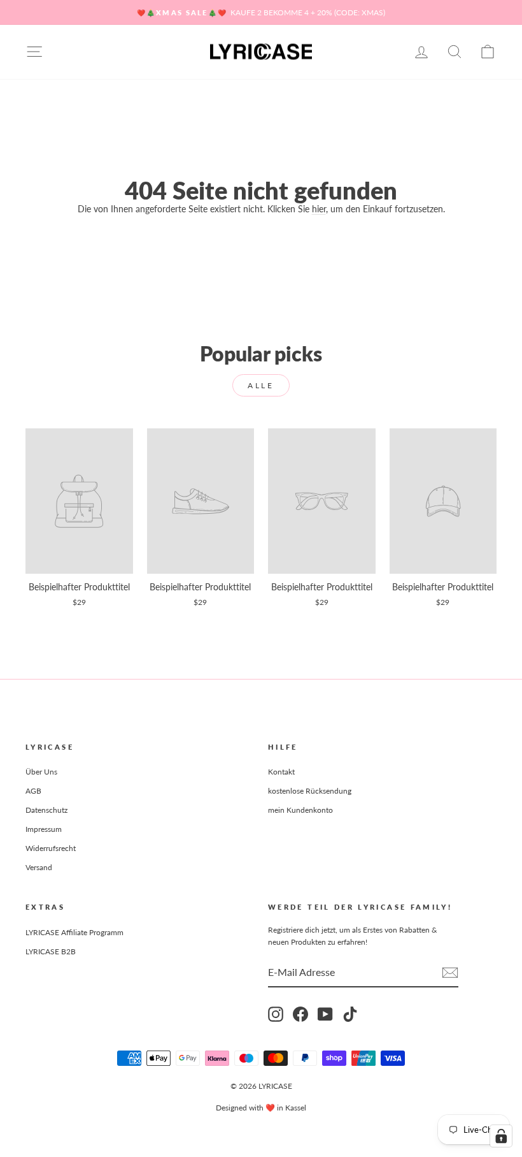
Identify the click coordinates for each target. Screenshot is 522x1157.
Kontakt (281, 771)
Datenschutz (46, 810)
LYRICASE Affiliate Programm (74, 932)
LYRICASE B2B (50, 951)
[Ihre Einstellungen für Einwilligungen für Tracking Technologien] (501, 1136)
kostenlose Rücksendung (309, 791)
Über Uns (41, 771)
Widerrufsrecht (50, 848)
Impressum (43, 829)
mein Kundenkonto (300, 810)
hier (319, 208)
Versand (38, 867)
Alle (261, 385)
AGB (33, 791)
